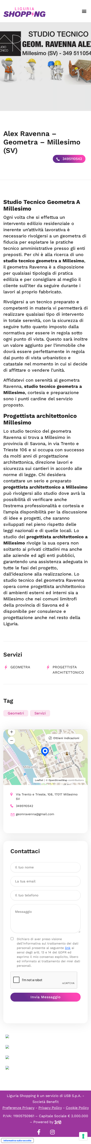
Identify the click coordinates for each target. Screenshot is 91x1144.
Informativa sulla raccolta (17, 1140)
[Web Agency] (58, 1122)
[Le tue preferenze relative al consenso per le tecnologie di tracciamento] (83, 1136)
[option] (45, 66)
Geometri (16, 713)
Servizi (40, 713)
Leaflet (39, 780)
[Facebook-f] (38, 1132)
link (67, 948)
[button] (84, 11)
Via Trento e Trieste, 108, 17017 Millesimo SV (47, 797)
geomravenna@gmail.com (35, 814)
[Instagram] (52, 1132)
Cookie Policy (77, 1108)
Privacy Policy (50, 1108)
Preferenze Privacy (18, 1108)
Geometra (20, 667)
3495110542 (71, 159)
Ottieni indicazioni (66, 738)
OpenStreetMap (58, 780)
